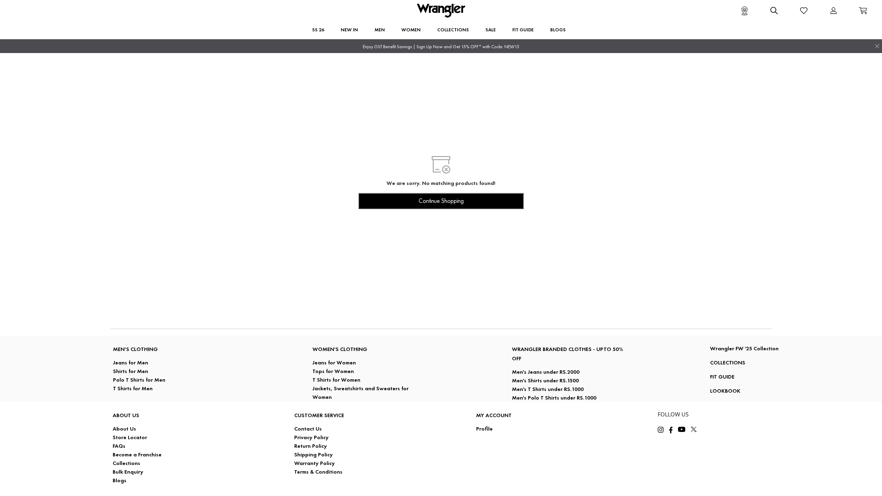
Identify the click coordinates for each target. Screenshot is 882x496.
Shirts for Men (130, 371)
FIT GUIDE (722, 376)
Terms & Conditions (318, 471)
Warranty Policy (314, 463)
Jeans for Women (334, 362)
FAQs (119, 446)
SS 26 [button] (318, 30)
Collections (126, 463)
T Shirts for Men (133, 388)
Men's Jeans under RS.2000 (546, 371)
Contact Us (308, 428)
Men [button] (380, 30)
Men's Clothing (135, 349)
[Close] (877, 46)
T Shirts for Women (336, 379)
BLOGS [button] (558, 30)
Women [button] (411, 30)
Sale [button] (490, 30)
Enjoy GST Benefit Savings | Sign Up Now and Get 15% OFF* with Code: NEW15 (441, 47)
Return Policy (310, 446)
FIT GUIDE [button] (523, 30)
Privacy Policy (311, 437)
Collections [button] (453, 30)
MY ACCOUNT (494, 415)
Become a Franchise (137, 454)
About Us (124, 428)
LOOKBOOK (725, 390)
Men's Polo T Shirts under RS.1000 (554, 397)
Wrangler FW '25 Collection (744, 348)
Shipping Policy (313, 454)
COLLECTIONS (727, 362)
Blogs (119, 480)
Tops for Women (333, 371)
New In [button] (349, 30)
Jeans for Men (130, 362)
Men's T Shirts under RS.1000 (548, 389)
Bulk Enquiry (128, 471)
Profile (484, 428)
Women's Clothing (339, 349)
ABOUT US (126, 415)
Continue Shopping (441, 201)
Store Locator (130, 437)
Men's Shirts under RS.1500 (545, 380)
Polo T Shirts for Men (139, 379)
